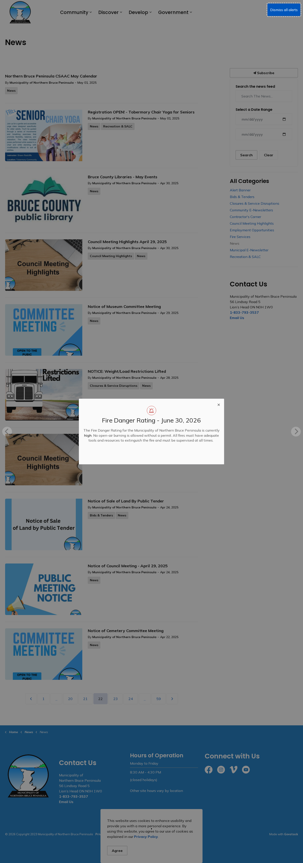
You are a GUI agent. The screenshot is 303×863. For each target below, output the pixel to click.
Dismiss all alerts (284, 10)
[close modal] (218, 404)
